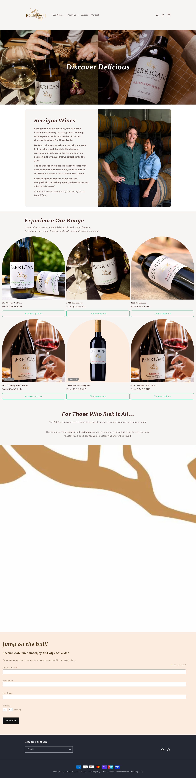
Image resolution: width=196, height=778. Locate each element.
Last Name (8, 693)
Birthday (6, 706)
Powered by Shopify (79, 772)
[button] (58, 15)
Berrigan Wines (65, 772)
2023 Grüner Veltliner (12, 303)
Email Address (10, 668)
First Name (8, 680)
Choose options (33, 313)
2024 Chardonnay (74, 303)
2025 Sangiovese (138, 303)
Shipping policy (137, 772)
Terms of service (122, 772)
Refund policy (94, 772)
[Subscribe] (70, 749)
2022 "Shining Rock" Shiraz (15, 385)
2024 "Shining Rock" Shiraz (144, 385)
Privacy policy (108, 772)
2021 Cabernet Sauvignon (78, 385)
